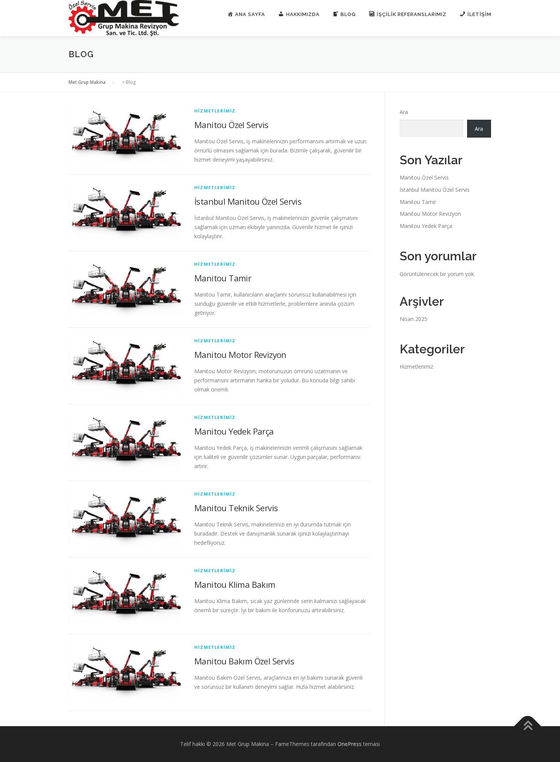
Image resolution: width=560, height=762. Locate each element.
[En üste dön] (527, 726)
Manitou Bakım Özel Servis (244, 661)
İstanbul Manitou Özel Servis (247, 201)
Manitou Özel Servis (231, 124)
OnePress (350, 744)
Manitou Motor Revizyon (240, 354)
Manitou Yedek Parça (234, 431)
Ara (404, 112)
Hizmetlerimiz (215, 111)
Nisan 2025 (413, 318)
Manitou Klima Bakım (234, 584)
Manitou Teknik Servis (236, 507)
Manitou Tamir (222, 278)
